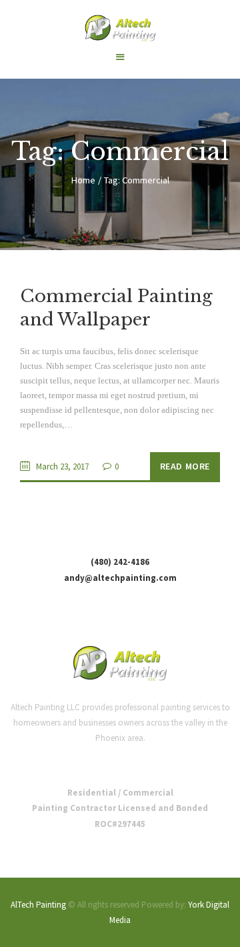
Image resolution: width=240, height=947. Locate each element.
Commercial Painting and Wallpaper (116, 307)
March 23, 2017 (62, 466)
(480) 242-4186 (120, 562)
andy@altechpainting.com (120, 578)
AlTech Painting (38, 904)
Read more (185, 466)
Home (83, 180)
